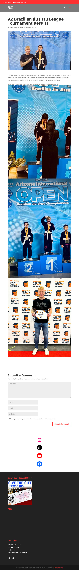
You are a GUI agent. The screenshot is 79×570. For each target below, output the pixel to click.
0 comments (32, 27)
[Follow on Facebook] (9, 558)
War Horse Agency (58, 567)
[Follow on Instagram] (13, 558)
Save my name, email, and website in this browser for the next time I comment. (32, 419)
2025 (26, 27)
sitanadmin (13, 27)
